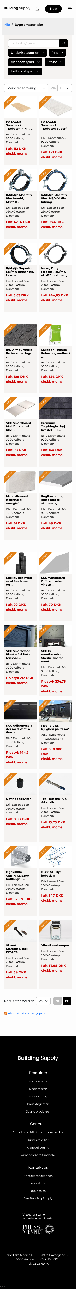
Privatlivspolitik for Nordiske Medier (38, 1132)
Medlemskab (38, 1089)
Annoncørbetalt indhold (38, 1155)
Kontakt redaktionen (38, 1176)
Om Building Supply (38, 1198)
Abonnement (38, 1081)
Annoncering (38, 1096)
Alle (7, 25)
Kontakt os (38, 1183)
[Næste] (67, 1001)
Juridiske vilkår (38, 1140)
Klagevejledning (38, 1147)
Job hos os (38, 1191)
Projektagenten (38, 1104)
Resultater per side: (20, 1001)
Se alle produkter (38, 1111)
